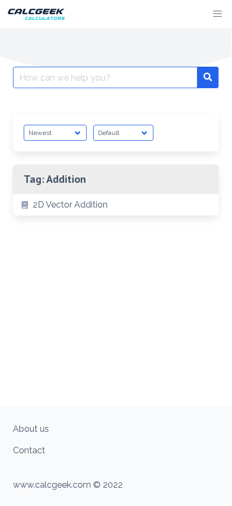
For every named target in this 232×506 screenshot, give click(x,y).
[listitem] (116, 205)
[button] (217, 14)
